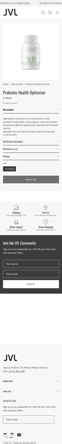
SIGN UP (31, 284)
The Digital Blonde (29, 443)
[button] (43, 12)
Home (5, 84)
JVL (10, 443)
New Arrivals (17, 84)
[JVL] (10, 12)
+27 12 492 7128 (16, 371)
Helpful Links (8, 381)
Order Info (7, 391)
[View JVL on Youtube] (19, 435)
